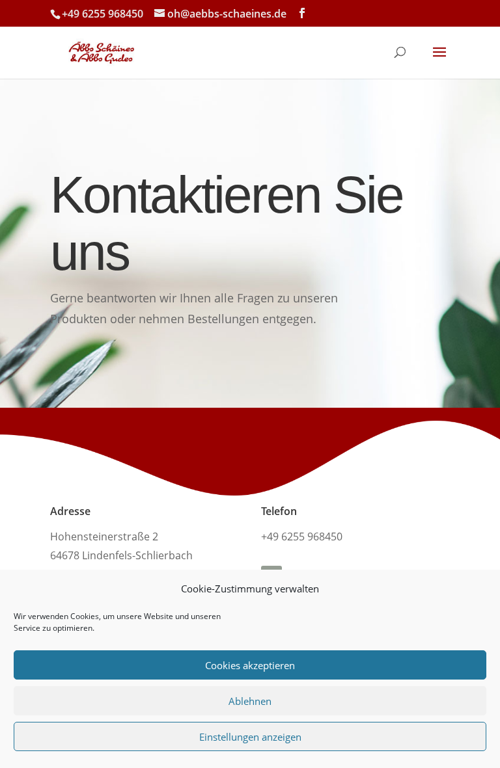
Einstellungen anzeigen (250, 736)
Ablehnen (250, 701)
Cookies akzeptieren (250, 665)
